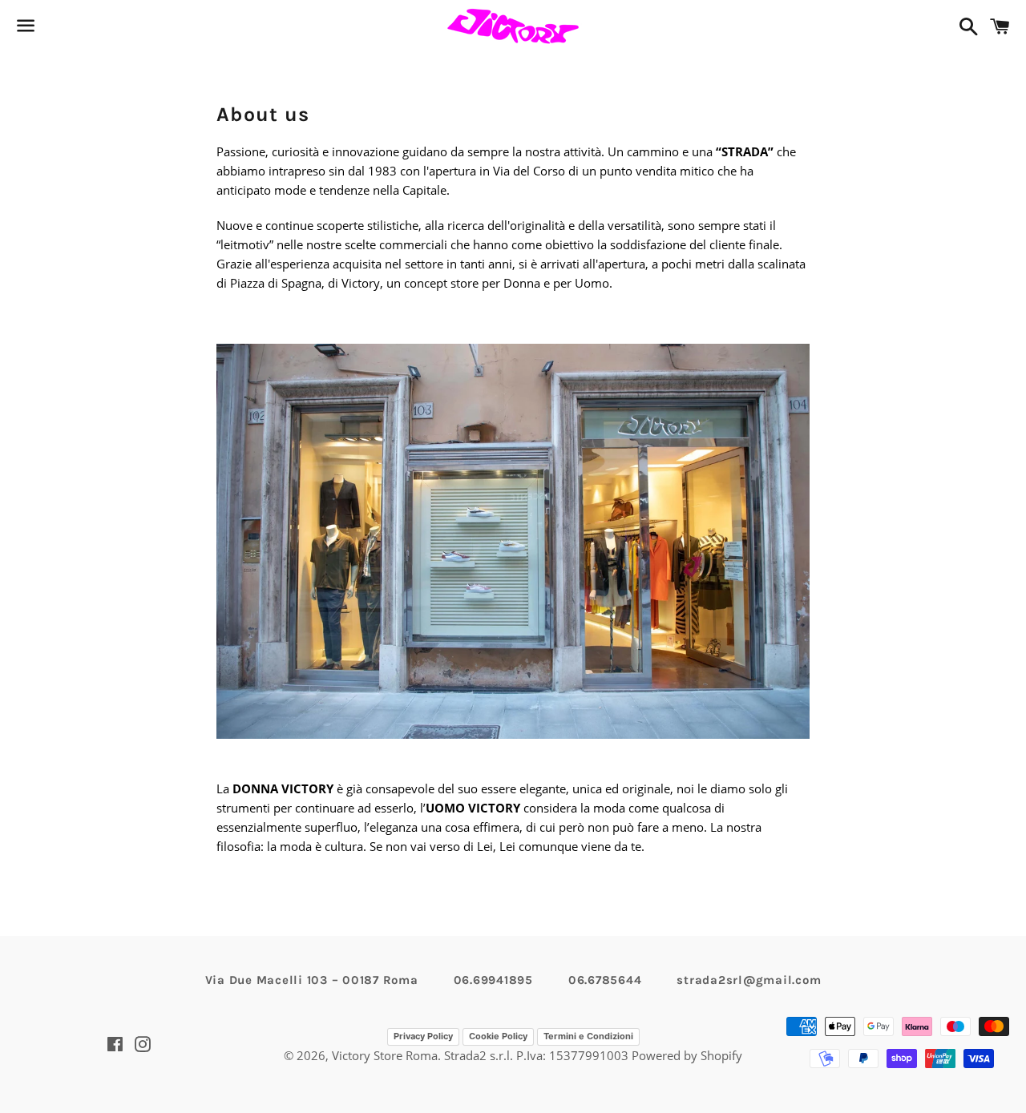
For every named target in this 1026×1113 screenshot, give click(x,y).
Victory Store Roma (385, 1055)
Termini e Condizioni (588, 1036)
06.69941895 (493, 980)
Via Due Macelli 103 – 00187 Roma (311, 980)
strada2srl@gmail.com (749, 980)
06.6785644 (605, 980)
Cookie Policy (498, 1036)
